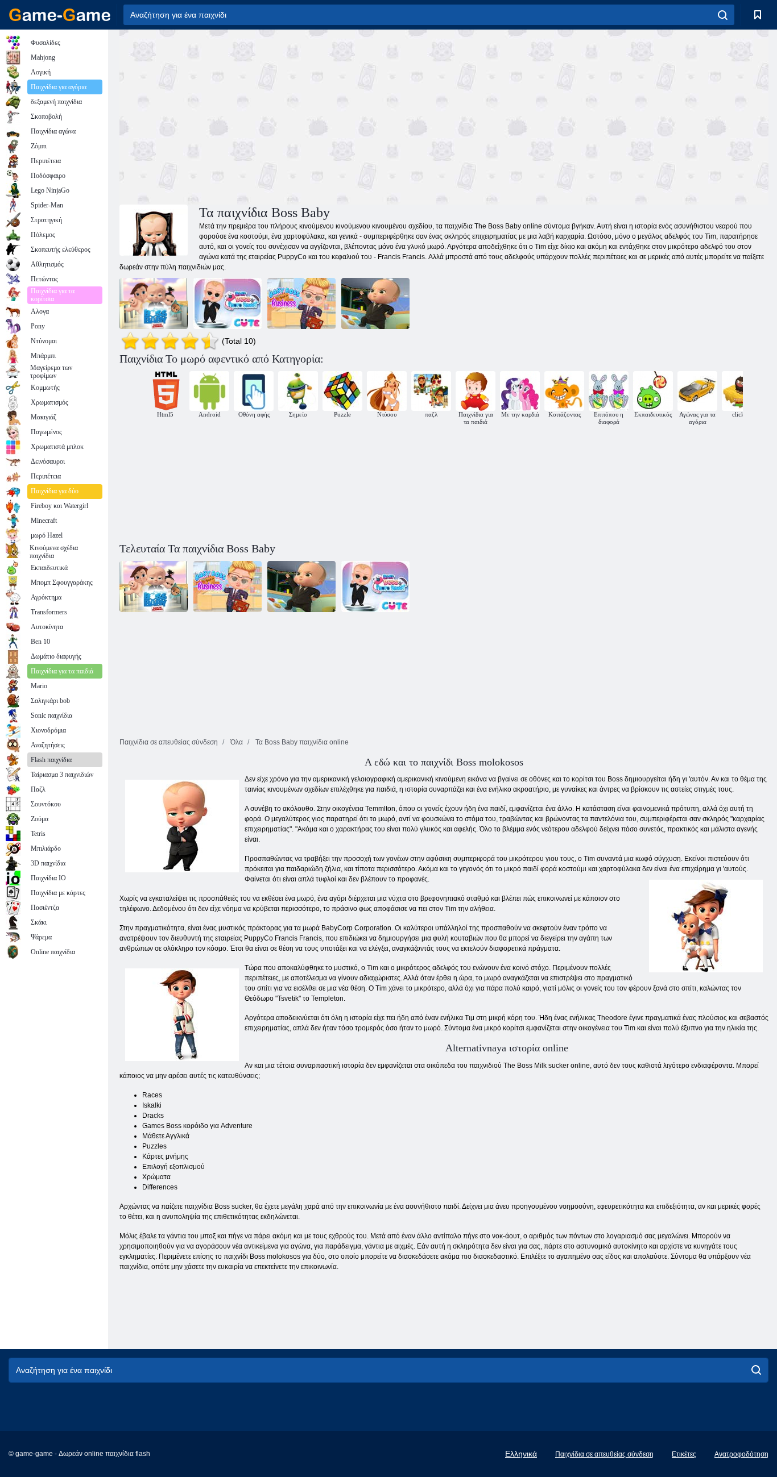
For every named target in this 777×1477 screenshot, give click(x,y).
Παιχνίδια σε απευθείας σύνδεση (604, 1454)
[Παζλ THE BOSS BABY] (375, 303)
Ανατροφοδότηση (741, 1454)
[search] (722, 15)
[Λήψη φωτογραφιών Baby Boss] (227, 303)
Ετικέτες (684, 1454)
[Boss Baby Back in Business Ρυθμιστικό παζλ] (153, 303)
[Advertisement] (281, 115)
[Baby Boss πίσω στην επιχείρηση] (301, 303)
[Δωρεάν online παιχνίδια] (60, 15)
